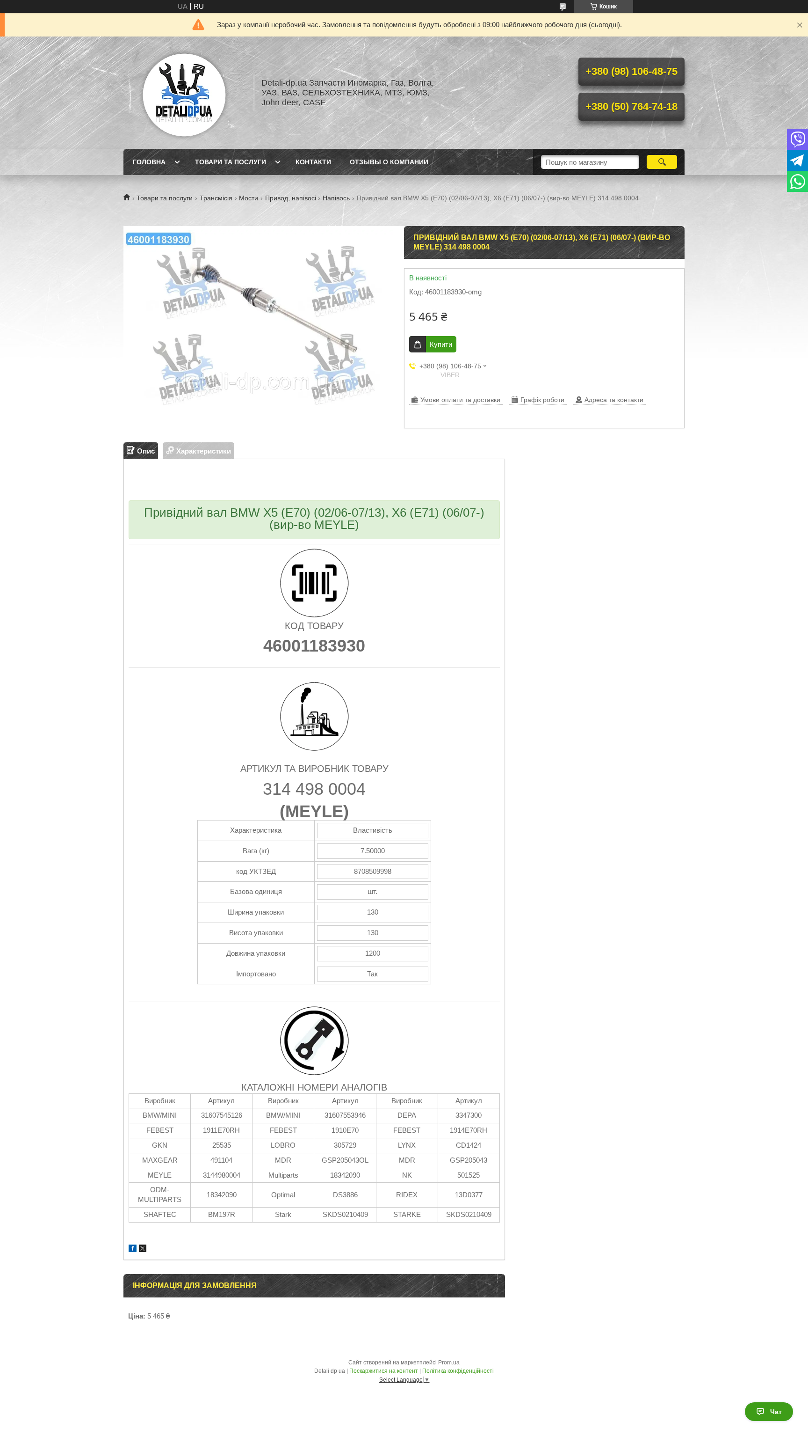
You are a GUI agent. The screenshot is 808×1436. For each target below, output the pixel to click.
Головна (149, 162)
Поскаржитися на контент (383, 1371)
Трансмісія (216, 198)
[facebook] (133, 1249)
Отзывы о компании (389, 162)
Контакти (313, 162)
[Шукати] (662, 162)
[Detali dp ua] (184, 93)
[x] (142, 1249)
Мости (248, 198)
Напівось (336, 198)
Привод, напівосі (290, 198)
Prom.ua (449, 1362)
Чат (776, 1411)
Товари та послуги (230, 162)
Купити (441, 344)
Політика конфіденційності (458, 1371)
